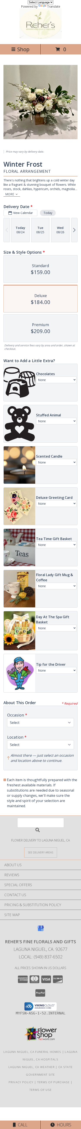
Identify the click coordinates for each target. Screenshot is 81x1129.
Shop (23, 49)
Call (21, 1125)
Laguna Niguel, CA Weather (31, 1067)
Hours (63, 1125)
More (9, 194)
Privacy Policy (21, 1082)
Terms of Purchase (53, 1082)
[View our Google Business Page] (40, 930)
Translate (53, 6)
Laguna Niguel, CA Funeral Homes (32, 1052)
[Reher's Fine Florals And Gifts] (40, 38)
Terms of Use (40, 1090)
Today (47, 213)
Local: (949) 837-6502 (40, 957)
